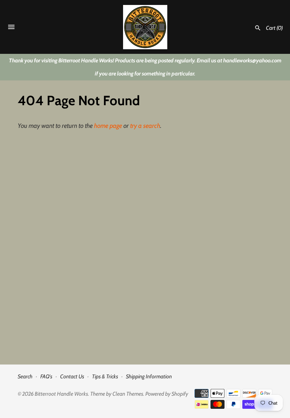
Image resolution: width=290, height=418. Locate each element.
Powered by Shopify (166, 393)
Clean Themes (127, 393)
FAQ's (46, 376)
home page (108, 126)
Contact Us (72, 376)
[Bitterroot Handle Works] (145, 27)
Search (25, 376)
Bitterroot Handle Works (61, 393)
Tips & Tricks (105, 376)
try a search (145, 126)
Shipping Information (149, 376)
